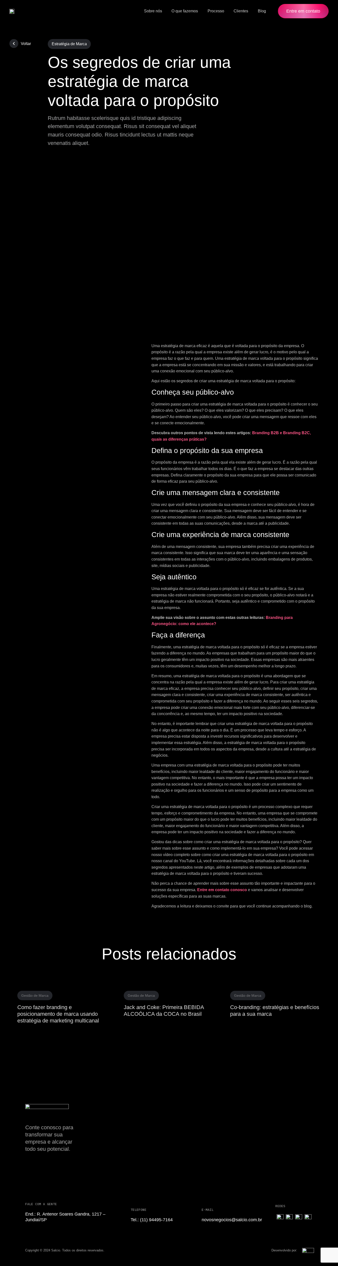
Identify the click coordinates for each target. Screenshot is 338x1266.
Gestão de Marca (34, 995)
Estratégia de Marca (69, 44)
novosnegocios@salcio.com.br (232, 1219)
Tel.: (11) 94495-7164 (152, 1219)
